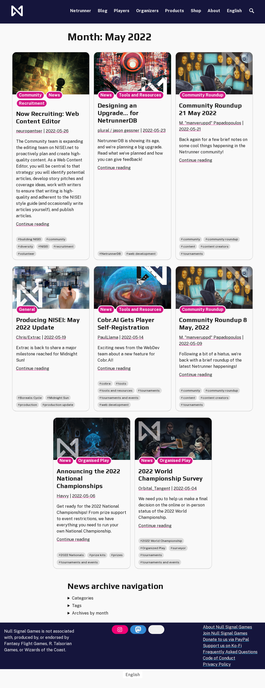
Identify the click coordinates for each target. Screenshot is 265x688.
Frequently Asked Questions (230, 651)
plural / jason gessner (118, 130)
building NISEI (30, 239)
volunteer (27, 254)
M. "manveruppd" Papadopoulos (210, 123)
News (54, 95)
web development (142, 254)
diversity (26, 246)
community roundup (223, 239)
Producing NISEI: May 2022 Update (48, 323)
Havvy (63, 495)
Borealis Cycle (31, 398)
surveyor (179, 548)
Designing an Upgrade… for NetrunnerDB (118, 113)
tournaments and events (119, 398)
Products (174, 10)
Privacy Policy (217, 664)
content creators (216, 246)
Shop (196, 10)
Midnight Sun (59, 398)
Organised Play (93, 460)
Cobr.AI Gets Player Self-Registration (126, 323)
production (28, 405)
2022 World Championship (162, 541)
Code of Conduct (219, 658)
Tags (77, 605)
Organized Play (153, 548)
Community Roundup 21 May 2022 (210, 109)
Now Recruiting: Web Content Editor (47, 117)
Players (121, 10)
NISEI (44, 246)
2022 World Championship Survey (170, 475)
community (56, 239)
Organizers (147, 10)
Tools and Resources (140, 95)
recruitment (64, 246)
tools (122, 383)
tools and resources (116, 390)
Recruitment (32, 103)
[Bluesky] (156, 629)
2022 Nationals (72, 555)
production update (59, 405)
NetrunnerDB (111, 254)
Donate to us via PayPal (226, 639)
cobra (106, 383)
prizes (118, 555)
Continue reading (32, 224)
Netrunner (80, 10)
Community (30, 95)
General (27, 309)
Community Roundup (202, 95)
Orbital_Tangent (154, 488)
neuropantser (29, 131)
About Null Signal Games (227, 627)
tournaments (193, 254)
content (189, 246)
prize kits (98, 555)
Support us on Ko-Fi (222, 645)
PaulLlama (108, 337)
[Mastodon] (138, 629)
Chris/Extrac (28, 337)
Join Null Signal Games (225, 633)
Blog (102, 10)
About (214, 10)
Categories (82, 598)
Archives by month (90, 613)
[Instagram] (120, 629)
